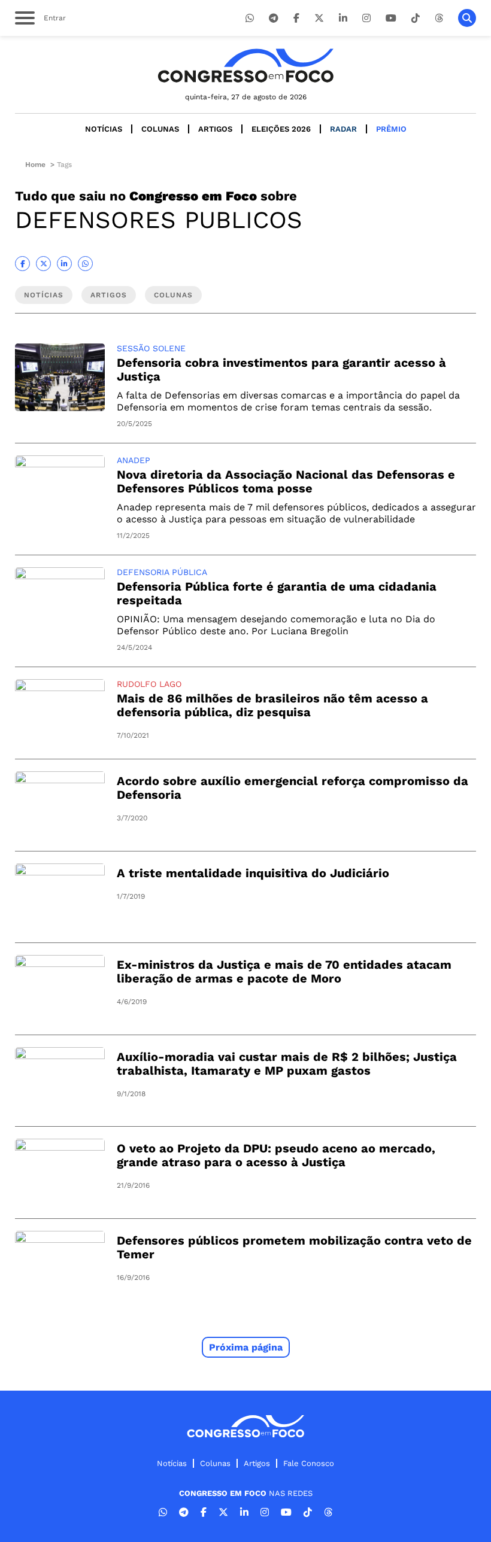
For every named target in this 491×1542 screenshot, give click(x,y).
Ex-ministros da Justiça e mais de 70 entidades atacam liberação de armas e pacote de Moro (284, 971)
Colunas (160, 128)
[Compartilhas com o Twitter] (43, 263)
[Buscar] (467, 18)
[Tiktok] (415, 18)
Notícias (103, 128)
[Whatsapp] (250, 18)
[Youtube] (391, 18)
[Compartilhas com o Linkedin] (64, 263)
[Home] (245, 65)
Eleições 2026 (281, 128)
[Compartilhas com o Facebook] (22, 263)
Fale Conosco (308, 1463)
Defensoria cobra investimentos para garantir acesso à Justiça (281, 369)
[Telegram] (273, 18)
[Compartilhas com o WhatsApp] (85, 263)
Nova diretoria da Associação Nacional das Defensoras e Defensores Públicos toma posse (286, 481)
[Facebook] (296, 18)
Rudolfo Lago (149, 684)
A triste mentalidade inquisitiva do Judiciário (253, 873)
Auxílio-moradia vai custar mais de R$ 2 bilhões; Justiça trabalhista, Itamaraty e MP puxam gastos (287, 1064)
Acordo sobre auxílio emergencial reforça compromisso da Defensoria (292, 788)
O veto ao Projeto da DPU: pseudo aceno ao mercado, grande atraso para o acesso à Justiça (276, 1155)
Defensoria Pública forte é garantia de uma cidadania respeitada (277, 593)
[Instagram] (366, 18)
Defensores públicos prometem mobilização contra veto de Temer (294, 1247)
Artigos (215, 128)
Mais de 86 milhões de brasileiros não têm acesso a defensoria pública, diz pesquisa (272, 705)
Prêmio (391, 128)
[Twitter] (319, 18)
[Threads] (439, 18)
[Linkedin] (343, 18)
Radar (343, 128)
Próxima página (246, 1347)
